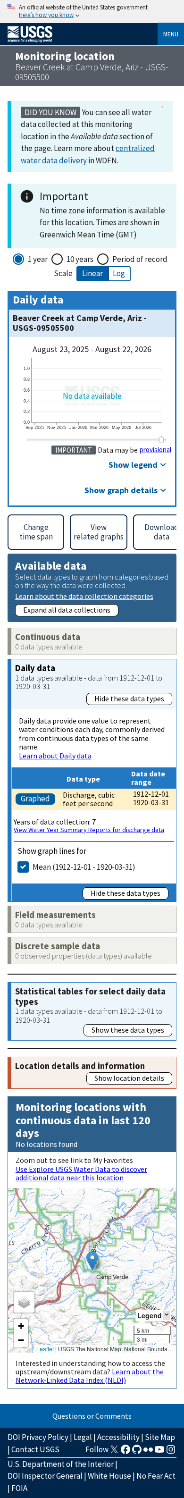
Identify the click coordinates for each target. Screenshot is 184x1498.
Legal (83, 1437)
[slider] (161, 439)
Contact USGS (35, 1449)
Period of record (139, 259)
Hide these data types (129, 698)
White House (109, 1476)
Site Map (160, 1437)
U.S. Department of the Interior (61, 1464)
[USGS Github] (136, 1452)
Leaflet (45, 1349)
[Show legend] (166, 1315)
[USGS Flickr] (148, 1452)
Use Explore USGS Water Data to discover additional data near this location (81, 1173)
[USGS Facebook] (125, 1452)
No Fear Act (156, 1476)
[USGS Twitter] (114, 1452)
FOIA (19, 1488)
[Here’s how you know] (92, 11)
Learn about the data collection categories (84, 595)
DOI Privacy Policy (38, 1437)
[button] (92, 1261)
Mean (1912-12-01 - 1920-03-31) (84, 867)
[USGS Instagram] (170, 1452)
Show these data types (128, 1030)
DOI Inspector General (45, 1476)
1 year (38, 259)
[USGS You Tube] (159, 1452)
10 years (80, 259)
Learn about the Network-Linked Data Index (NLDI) (90, 1376)
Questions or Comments (92, 1416)
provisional (155, 450)
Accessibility (118, 1437)
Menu (170, 34)
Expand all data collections (66, 609)
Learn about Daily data (55, 755)
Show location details (129, 1078)
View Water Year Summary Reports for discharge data (89, 829)
